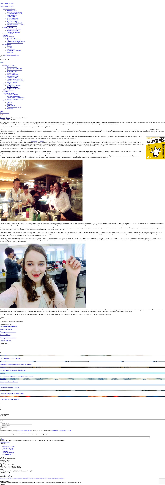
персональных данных (24, 430)
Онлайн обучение (8, 36)
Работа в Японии (8, 27)
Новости (9, 46)
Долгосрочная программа (14, 12)
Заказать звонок (4, 113)
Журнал (5, 35)
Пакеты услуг (11, 16)
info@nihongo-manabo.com (11, 55)
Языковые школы (12, 10)
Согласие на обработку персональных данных (13, 478)
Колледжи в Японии (13, 19)
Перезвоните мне (5, 442)
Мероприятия (11, 49)
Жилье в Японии (8, 33)
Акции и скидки (12, 15)
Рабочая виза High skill (13, 32)
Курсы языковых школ (13, 40)
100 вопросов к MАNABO (14, 23)
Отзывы (9, 47)
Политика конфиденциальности (54, 478)
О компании (7, 44)
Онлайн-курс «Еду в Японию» (16, 41)
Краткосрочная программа (14, 13)
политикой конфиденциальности (61, 430)
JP (3, 111)
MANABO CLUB (12, 21)
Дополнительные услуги (14, 50)
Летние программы (12, 18)
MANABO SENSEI (12, 38)
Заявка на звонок (12, 26)
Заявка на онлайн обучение (15, 43)
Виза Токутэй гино (12, 30)
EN (1, 111)
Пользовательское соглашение (36, 478)
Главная (2, 118)
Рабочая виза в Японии (14, 29)
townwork (34, 141)
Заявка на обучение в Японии (15, 24)
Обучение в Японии (9, 9)
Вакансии (10, 52)
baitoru (42, 141)
